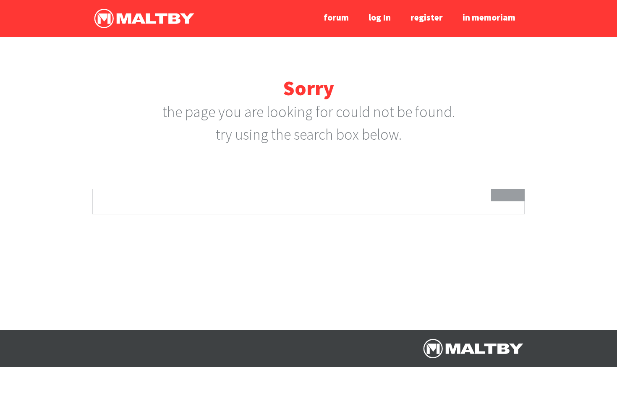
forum (336, 17)
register (426, 17)
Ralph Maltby (144, 18)
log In (380, 17)
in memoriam (489, 17)
